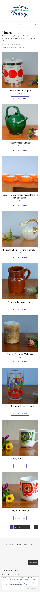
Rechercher (33, 562)
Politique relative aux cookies (21, 584)
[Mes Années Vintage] (20, 11)
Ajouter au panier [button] (20, 98)
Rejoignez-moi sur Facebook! (20, 545)
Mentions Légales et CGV (10, 570)
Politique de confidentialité (10, 575)
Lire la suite (20, 466)
